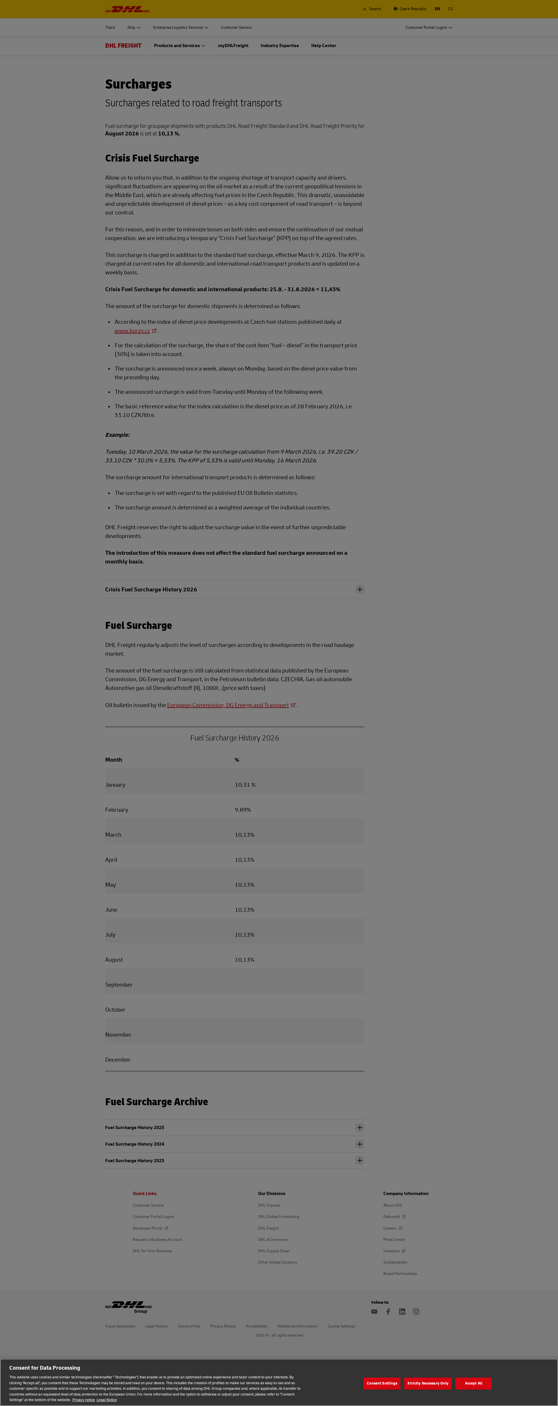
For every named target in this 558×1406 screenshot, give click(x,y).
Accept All (473, 1383)
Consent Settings (382, 1383)
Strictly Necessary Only (427, 1383)
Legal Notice (106, 1400)
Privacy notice (83, 1400)
